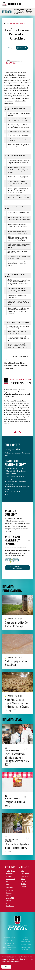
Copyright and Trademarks (9, 944)
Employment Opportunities (25, 940)
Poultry (22, 23)
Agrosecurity (14, 23)
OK (6, 967)
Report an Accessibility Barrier (9, 948)
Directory (25, 937)
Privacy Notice (9, 959)
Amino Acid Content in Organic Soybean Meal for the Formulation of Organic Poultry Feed (17, 705)
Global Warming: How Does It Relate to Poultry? (17, 624)
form (19, 961)
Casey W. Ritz (10, 63)
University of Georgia (17, 923)
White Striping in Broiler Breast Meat (16, 662)
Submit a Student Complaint (26, 948)
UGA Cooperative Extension (25, 873)
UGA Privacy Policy (25, 944)
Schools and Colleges (9, 937)
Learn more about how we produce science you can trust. (23, 12)
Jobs (8, 884)
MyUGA (9, 940)
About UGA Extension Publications (17, 567)
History (9, 876)
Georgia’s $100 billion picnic (15, 803)
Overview (9, 873)
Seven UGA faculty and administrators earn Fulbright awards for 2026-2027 (17, 759)
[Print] (20, 432)
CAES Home (10, 871)
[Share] (15, 432)
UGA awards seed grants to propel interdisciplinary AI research (17, 847)
